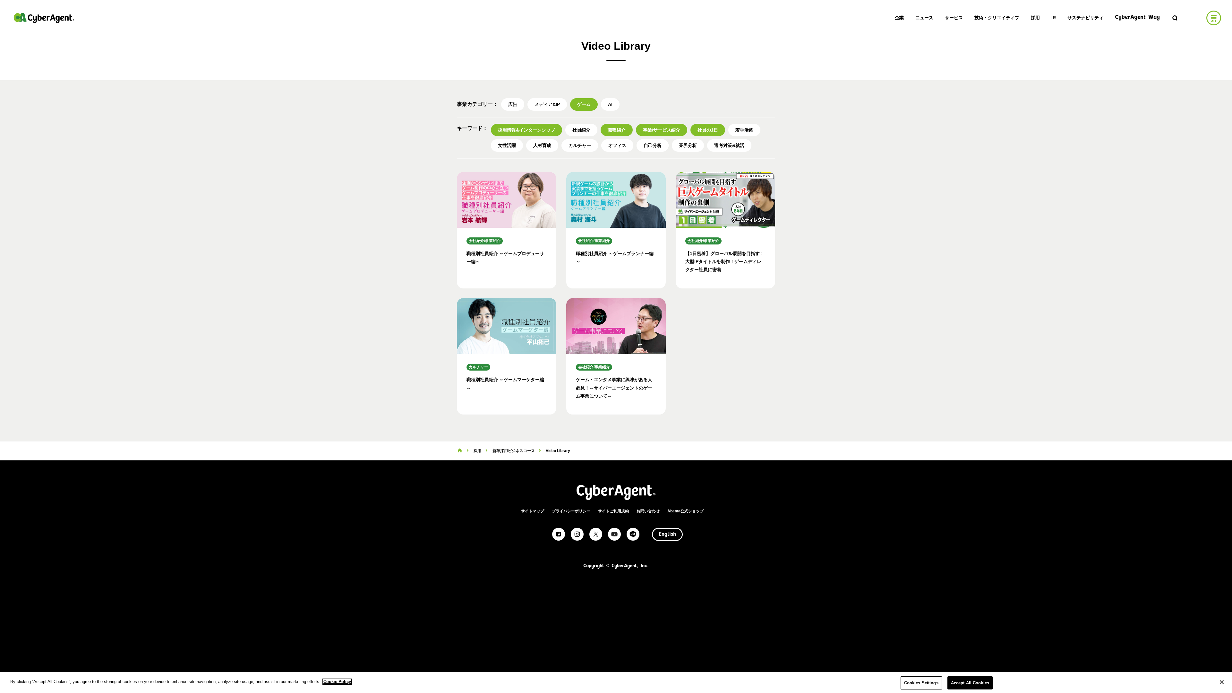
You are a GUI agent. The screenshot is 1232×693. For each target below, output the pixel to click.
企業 (899, 17)
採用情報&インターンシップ (526, 130)
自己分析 (653, 145)
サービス (954, 17)
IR (1053, 17)
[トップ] (460, 451)
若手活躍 (744, 130)
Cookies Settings (921, 682)
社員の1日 (707, 130)
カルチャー (580, 145)
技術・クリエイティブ (996, 17)
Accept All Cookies (970, 682)
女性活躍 (507, 145)
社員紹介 (581, 130)
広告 (512, 104)
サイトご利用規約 (613, 511)
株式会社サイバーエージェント (43, 18)
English (667, 534)
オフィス (617, 145)
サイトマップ (532, 511)
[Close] (1222, 682)
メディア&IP (547, 104)
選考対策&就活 (729, 145)
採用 (1035, 17)
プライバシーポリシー (571, 511)
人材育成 (542, 145)
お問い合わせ (648, 511)
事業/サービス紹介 (661, 130)
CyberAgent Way (1137, 17)
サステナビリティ (1085, 17)
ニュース (924, 17)
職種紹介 (617, 130)
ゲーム (584, 104)
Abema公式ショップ (685, 511)
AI (610, 104)
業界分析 (688, 145)
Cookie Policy (337, 681)
